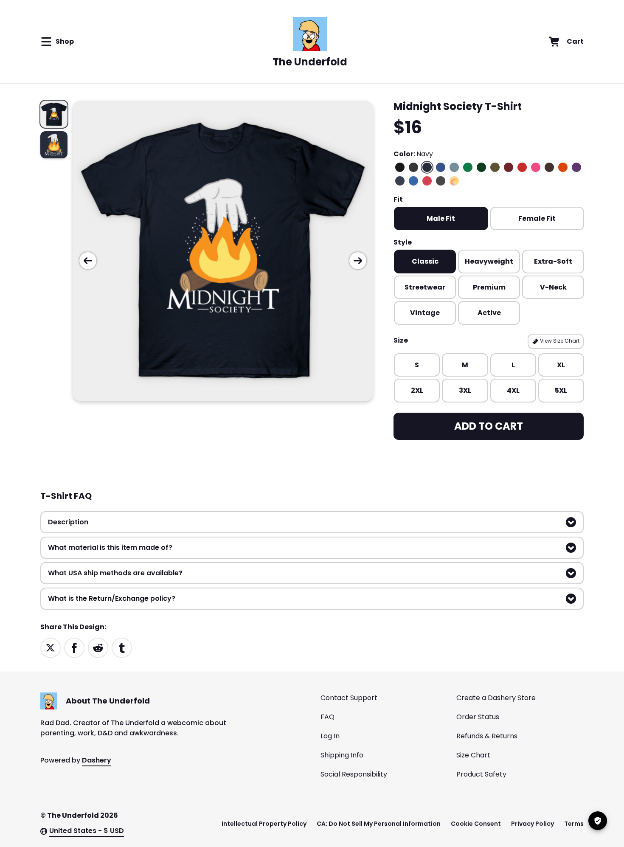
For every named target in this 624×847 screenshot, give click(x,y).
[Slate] (454, 167)
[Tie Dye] (454, 181)
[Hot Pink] (535, 167)
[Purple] (576, 167)
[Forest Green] (481, 167)
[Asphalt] (440, 181)
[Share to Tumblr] (122, 647)
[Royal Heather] (413, 181)
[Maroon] (508, 167)
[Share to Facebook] (74, 647)
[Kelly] (467, 167)
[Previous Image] (88, 261)
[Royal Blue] (440, 167)
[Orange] (563, 167)
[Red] (522, 167)
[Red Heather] (427, 181)
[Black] (400, 167)
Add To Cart (488, 426)
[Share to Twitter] (50, 647)
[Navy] (427, 167)
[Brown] (549, 167)
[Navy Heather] (400, 181)
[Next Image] (358, 261)
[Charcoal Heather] (413, 167)
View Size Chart (559, 340)
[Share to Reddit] (98, 647)
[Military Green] (495, 167)
